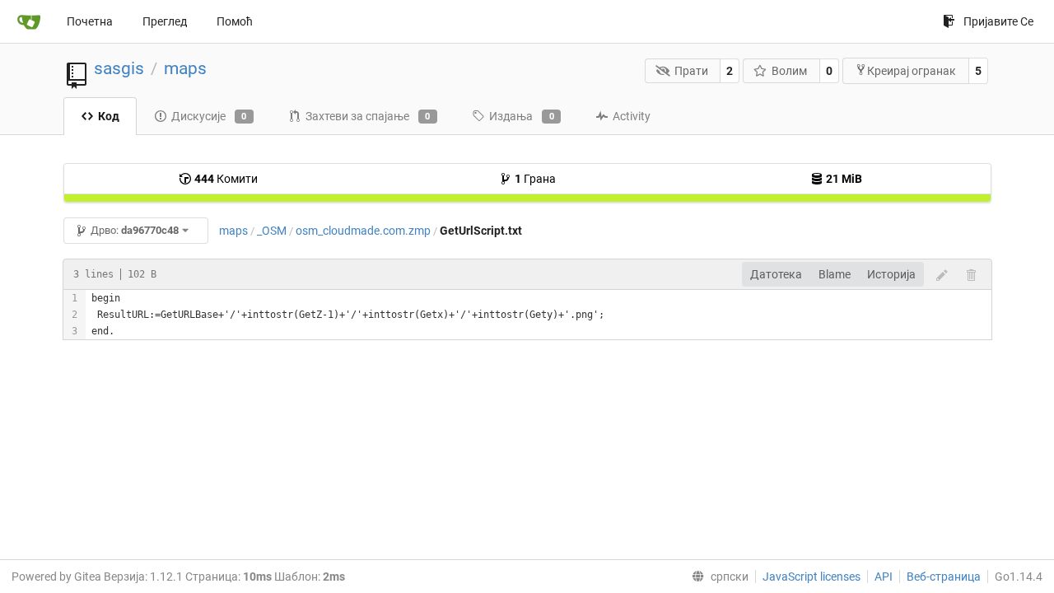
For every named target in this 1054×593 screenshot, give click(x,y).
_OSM (272, 230)
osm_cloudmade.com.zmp (363, 230)
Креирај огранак (911, 70)
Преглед (164, 21)
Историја (891, 274)
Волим (789, 70)
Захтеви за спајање (368, 116)
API (883, 576)
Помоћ (235, 21)
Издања (521, 116)
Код (108, 116)
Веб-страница (944, 576)
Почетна (90, 21)
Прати (691, 70)
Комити (226, 178)
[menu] (717, 576)
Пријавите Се (998, 21)
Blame (834, 274)
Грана (535, 178)
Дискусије (209, 116)
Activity (632, 116)
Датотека (776, 274)
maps (185, 68)
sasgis (119, 68)
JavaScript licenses (811, 576)
